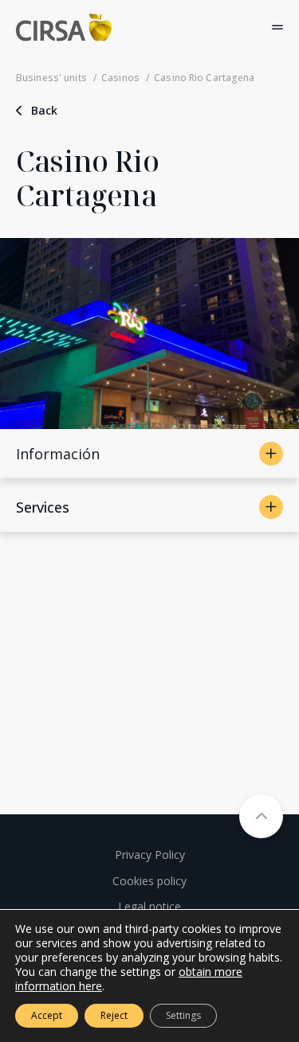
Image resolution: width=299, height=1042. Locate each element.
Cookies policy (149, 880)
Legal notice (149, 906)
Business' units (51, 77)
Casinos (120, 77)
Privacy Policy (150, 854)
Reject (114, 1015)
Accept (46, 1015)
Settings (183, 1015)
